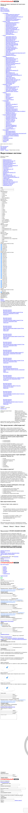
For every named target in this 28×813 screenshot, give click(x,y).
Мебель (4, 92)
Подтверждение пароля (6, 792)
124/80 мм (4, 264)
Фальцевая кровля (8, 164)
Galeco (3, 194)
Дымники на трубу (8, 184)
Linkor (3, 213)
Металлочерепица (8, 162)
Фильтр (2, 299)
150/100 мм (4, 246)
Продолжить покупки (10, 706)
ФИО (14, 710)
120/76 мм (4, 258)
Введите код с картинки (18, 635)
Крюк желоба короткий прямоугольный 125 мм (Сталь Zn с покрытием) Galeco (13, 345)
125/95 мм (4, 273)
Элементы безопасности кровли (11, 177)
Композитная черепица (9, 160)
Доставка (5, 571)
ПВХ (3, 231)
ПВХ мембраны (7, 174)
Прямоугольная (5, 292)
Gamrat (3, 210)
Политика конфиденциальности (9, 557)
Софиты (5, 170)
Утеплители (5, 136)
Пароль (15, 620)
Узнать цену (6, 314)
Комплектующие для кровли (10, 181)
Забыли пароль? (4, 621)
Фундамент (5, 13)
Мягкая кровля (7, 159)
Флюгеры (6, 171)
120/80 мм (4, 260)
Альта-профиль (5, 219)
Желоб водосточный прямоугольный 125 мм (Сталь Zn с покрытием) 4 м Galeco (13, 313)
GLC (3, 208)
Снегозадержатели (8, 169)
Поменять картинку (5, 634)
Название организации (18, 627)
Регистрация (6, 9)
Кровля (4, 56)
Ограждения (6, 100)
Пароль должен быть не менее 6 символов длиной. (12, 795)
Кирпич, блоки (6, 21)
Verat (3, 217)
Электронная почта (17, 608)
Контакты (3, 551)
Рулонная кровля (7, 166)
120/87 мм (4, 262)
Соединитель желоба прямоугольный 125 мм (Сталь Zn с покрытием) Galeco (13, 321)
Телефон (15, 587)
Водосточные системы (9, 176)
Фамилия (15, 630)
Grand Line (4, 195)
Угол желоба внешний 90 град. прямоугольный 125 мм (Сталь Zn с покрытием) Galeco (13, 378)
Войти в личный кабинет (6, 636)
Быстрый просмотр (7, 309)
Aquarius (4, 201)
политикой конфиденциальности (8, 590)
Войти (7, 782)
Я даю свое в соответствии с (14, 639)
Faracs (3, 206)
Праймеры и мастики (8, 138)
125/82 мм (4, 270)
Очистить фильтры (5, 560)
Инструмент (6, 140)
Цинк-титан (4, 241)
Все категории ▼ (4, 146)
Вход (2, 9)
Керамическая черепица (9, 172)
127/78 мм (4, 274)
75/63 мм (4, 287)
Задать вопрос (11, 554)
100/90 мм (4, 254)
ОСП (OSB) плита (7, 179)
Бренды (2, 7)
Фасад (4, 35)
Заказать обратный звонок (13, 553)
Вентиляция (6, 129)
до (1, 190)
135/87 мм (4, 275)
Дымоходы (6, 178)
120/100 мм (4, 257)
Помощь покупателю (5, 550)
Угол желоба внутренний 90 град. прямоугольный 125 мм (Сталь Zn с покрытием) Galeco (13, 369)
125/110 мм (4, 267)
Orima (3, 215)
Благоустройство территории (9, 114)
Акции (4, 566)
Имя (14, 585)
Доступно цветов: (7, 311)
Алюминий (4, 225)
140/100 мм (4, 277)
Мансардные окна (8, 180)
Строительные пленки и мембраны (11, 135)
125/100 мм (4, 266)
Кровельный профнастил (9, 163)
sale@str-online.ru (4, 554)
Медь (3, 227)
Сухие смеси (6, 139)
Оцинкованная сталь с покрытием (9, 229)
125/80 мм (4, 269)
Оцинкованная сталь (6, 228)
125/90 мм (4, 244)
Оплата (4, 572)
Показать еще (4, 408)
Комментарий (15, 598)
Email (14, 713)
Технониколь (5, 222)
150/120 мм (4, 280)
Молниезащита (7, 185)
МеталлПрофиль (5, 197)
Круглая (4, 290)
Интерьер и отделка (7, 84)
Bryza (3, 204)
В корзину (3, 706)
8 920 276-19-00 (4, 8)
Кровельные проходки (8, 183)
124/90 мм (4, 265)
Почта (14, 697)
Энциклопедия (6, 573)
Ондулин (5, 167)
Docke (3, 196)
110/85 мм (4, 256)
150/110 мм (4, 279)
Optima (3, 214)
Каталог (2, 150)
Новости (5, 567)
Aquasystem (4, 192)
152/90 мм (4, 283)
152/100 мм (4, 247)
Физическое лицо (6, 625)
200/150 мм (4, 250)
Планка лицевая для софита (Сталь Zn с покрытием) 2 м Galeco (12, 386)
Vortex (3, 218)
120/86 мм (4, 261)
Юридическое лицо (6, 626)
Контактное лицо (4, 788)
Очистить (3, 300)
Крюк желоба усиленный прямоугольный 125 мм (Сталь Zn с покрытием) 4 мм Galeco (13, 353)
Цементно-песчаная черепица (10, 165)
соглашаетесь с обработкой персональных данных (13, 589)
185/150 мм (4, 284)
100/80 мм (4, 248)
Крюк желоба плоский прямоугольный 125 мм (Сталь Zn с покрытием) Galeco (13, 361)
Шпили (5, 173)
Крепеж (5, 141)
